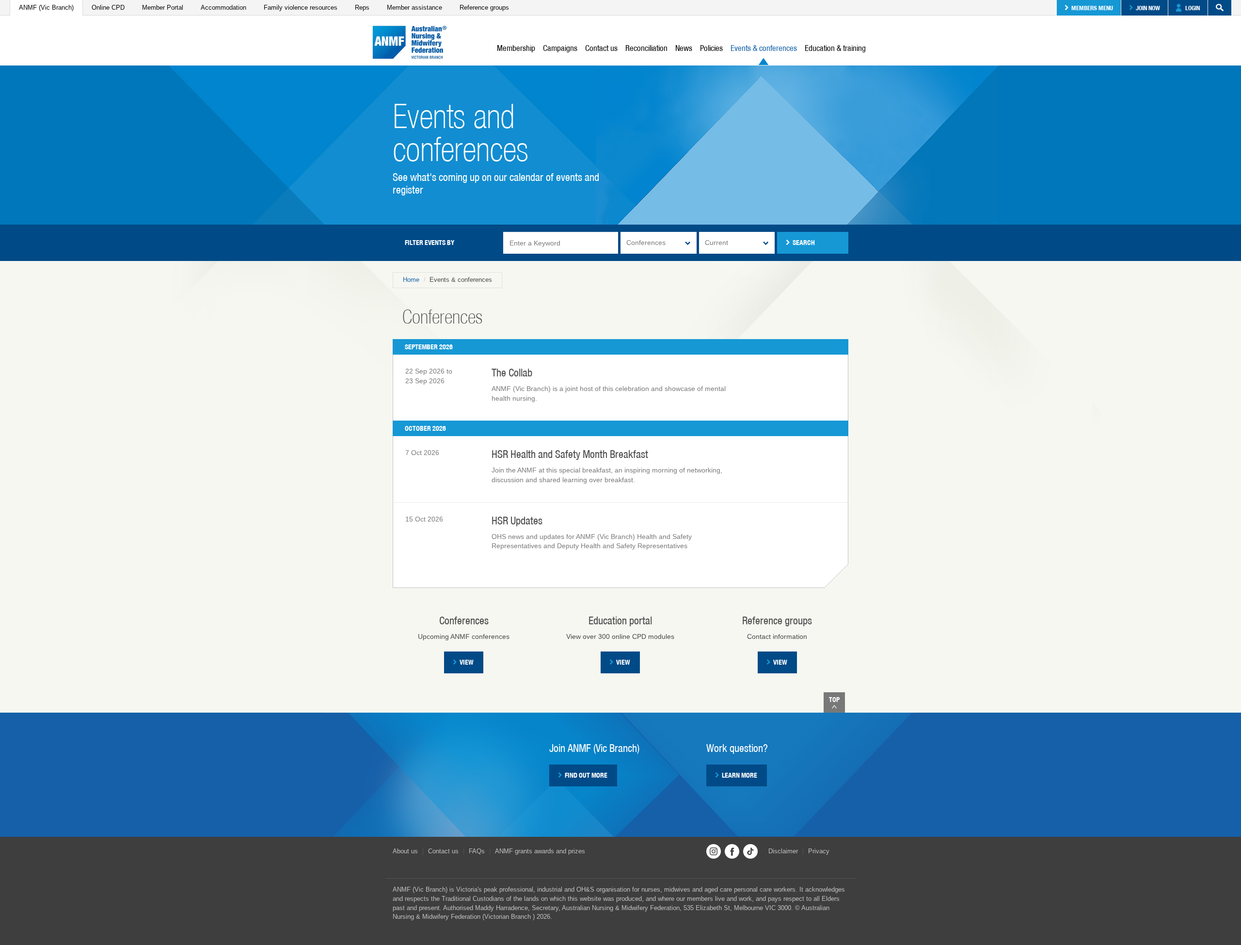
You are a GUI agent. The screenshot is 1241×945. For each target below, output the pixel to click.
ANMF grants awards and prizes (540, 851)
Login (1192, 8)
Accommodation (223, 7)
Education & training (835, 48)
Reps (362, 7)
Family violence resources (300, 7)
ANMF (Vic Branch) (46, 7)
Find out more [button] (586, 775)
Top (834, 699)
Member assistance (414, 7)
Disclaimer (783, 851)
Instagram (713, 851)
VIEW (623, 662)
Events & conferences (764, 48)
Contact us (601, 48)
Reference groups (484, 7)
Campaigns (560, 48)
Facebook (732, 851)
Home (411, 279)
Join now (1148, 8)
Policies (711, 48)
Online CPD (108, 7)
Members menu (1092, 8)
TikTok (750, 851)
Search (1219, 8)
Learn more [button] (739, 775)
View (467, 662)
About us (405, 851)
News (683, 48)
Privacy (818, 851)
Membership (516, 48)
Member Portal (162, 7)
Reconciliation (646, 48)
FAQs (477, 851)
